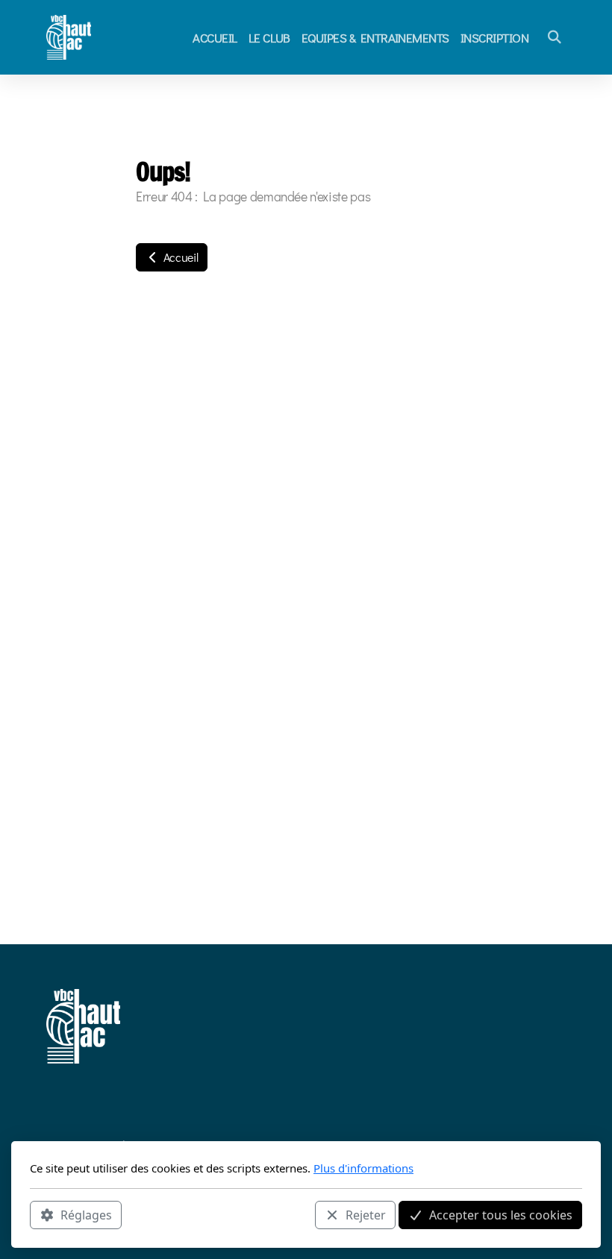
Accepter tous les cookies (500, 1215)
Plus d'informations (363, 1168)
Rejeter (366, 1215)
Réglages (86, 1215)
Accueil (179, 257)
